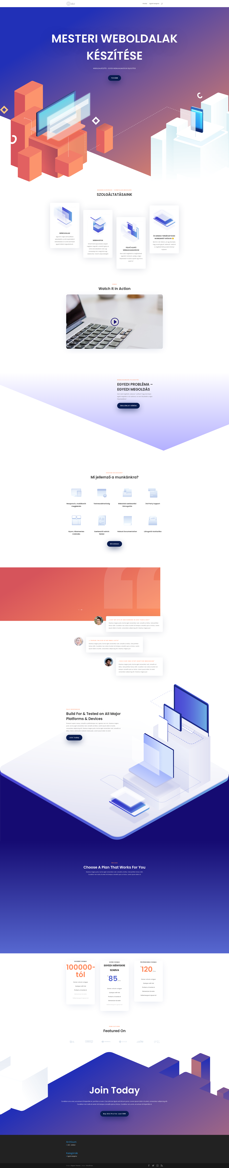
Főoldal (145, 3)
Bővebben (114, 544)
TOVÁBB (114, 78)
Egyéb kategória (154, 3)
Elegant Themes (75, 1165)
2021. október (71, 1145)
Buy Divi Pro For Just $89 (114, 1114)
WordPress (89, 1165)
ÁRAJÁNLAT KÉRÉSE (128, 406)
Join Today (74, 738)
